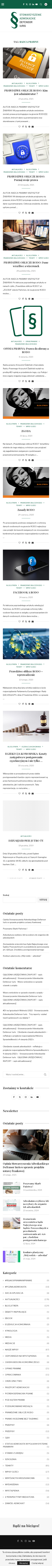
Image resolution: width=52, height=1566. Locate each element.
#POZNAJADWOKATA (27, 1287)
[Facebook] (23, 4)
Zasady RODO (26, 510)
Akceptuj (23, 1563)
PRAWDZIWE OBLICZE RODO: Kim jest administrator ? (26, 92)
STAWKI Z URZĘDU (27, 1453)
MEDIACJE (27, 1343)
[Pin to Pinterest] (29, 126)
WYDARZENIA (27, 1484)
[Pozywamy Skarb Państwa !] (11, 1188)
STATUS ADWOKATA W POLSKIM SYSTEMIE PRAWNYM (26, 1445)
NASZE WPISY (27, 1349)
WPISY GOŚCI (27, 1471)
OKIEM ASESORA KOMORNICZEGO (27, 1362)
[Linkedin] (33, 4)
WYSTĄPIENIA (27, 1490)
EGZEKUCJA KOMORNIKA (27, 1324)
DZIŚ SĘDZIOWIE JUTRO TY (26, 840)
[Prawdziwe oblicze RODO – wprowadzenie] (26, 643)
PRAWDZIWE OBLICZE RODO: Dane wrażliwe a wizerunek (26, 264)
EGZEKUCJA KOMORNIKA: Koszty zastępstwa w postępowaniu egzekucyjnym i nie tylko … (26, 757)
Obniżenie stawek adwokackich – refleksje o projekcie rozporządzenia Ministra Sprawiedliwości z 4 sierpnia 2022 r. (25, 1035)
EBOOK (27, 1318)
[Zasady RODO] (26, 482)
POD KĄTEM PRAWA (27, 1400)
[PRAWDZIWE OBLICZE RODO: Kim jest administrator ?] (26, 63)
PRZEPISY (27, 1425)
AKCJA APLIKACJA (27, 1293)
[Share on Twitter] (26, 126)
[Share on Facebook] (23, 126)
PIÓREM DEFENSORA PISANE (27, 1393)
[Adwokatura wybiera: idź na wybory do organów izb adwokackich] (11, 1205)
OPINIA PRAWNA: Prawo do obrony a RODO (26, 350)
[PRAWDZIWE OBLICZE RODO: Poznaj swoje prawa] (26, 149)
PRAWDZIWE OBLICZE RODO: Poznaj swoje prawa (26, 178)
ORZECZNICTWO (27, 1381)
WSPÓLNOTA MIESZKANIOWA (27, 1478)
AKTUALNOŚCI (27, 1299)
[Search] (40, 4)
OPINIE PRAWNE (27, 1368)
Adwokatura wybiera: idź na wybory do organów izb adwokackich (36, 1203)
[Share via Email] (33, 126)
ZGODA (26, 431)
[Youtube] (37, 4)
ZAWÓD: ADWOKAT (27, 1503)
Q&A (27, 1437)
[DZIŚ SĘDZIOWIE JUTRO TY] (26, 815)
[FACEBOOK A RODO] (26, 565)
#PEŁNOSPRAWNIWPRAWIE (27, 1280)
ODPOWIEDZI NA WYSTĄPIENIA (27, 1356)
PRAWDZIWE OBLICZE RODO (27, 1412)
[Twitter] (27, 4)
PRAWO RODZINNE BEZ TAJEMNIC (27, 1418)
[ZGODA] (26, 403)
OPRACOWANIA (27, 1374)
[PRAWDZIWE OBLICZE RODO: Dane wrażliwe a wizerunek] (26, 235)
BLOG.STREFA (27, 1305)
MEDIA (27, 1337)
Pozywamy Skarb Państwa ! (15, 928)
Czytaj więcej (37, 1563)
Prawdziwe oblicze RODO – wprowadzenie (26, 673)
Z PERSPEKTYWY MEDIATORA (27, 1497)
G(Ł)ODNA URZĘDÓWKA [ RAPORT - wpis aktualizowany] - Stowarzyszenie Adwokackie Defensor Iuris (23, 978)
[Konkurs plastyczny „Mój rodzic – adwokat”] (11, 1256)
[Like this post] (19, 126)
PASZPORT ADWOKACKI (27, 1387)
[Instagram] (30, 4)
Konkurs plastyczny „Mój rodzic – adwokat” (22, 956)
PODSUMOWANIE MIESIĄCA (27, 1406)
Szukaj (6, 895)
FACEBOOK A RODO (26, 592)
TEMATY (27, 1465)
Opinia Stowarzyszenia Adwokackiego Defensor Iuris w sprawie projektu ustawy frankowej (26, 1167)
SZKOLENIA (27, 1459)
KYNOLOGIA (27, 1330)
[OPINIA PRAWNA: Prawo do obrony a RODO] (26, 321)
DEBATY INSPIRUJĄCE (27, 1312)
